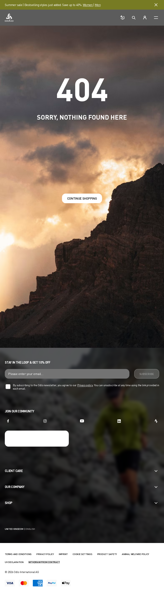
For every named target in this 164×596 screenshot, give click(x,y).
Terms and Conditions (18, 554)
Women (88, 5)
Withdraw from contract (44, 562)
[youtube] (82, 421)
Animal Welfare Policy (135, 554)
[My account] (145, 17)
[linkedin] (119, 421)
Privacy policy (85, 385)
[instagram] (45, 421)
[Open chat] (122, 18)
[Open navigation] (156, 17)
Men (98, 5)
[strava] (156, 421)
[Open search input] (133, 18)
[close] (156, 5)
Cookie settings (82, 554)
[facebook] (8, 421)
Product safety (107, 554)
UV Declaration (14, 562)
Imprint (63, 554)
